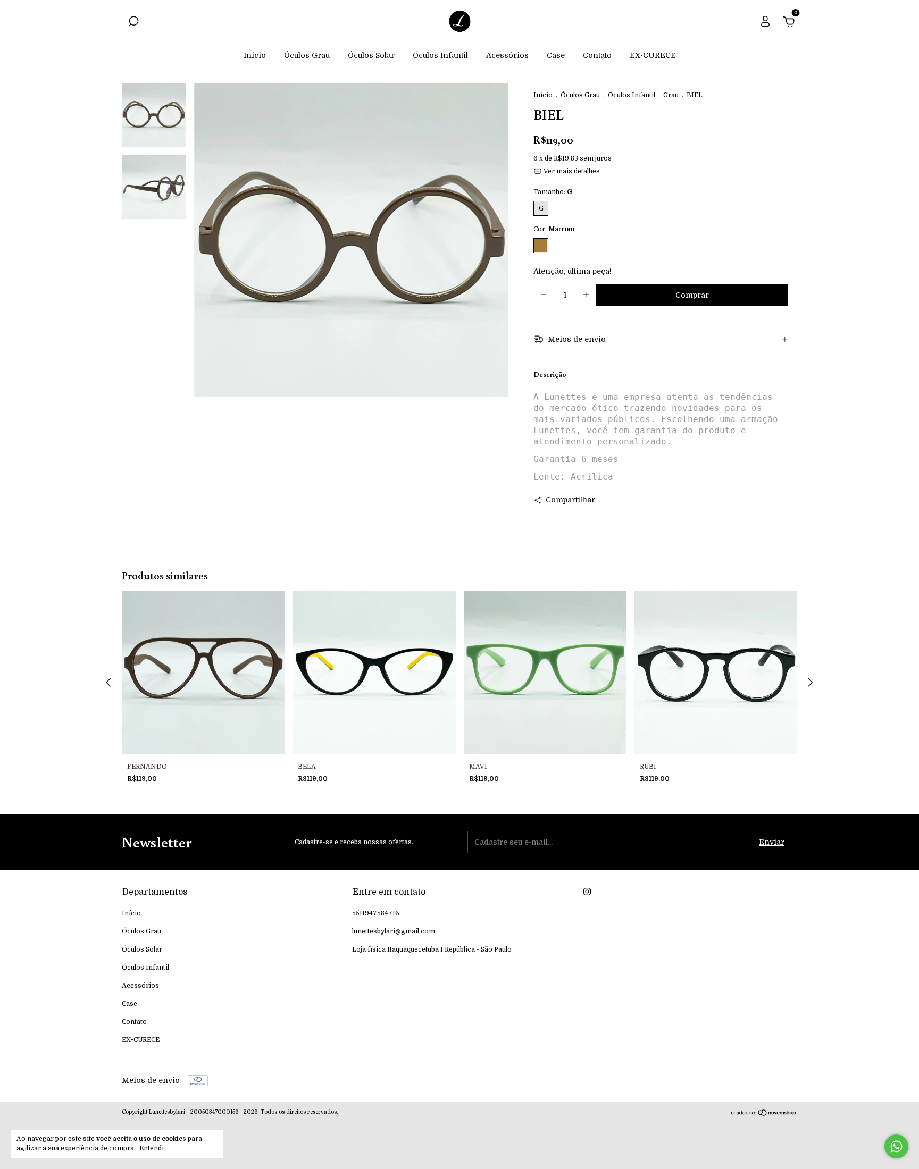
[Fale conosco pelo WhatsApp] (896, 1146)
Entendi (151, 1148)
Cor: (554, 229)
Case (556, 55)
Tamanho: (552, 192)
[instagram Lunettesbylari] (587, 891)
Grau (671, 95)
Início (255, 55)
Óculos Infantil (440, 55)
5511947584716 (375, 913)
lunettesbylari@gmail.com (393, 931)
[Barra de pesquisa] (133, 22)
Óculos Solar (371, 55)
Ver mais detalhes (571, 171)
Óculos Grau (307, 55)
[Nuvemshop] (764, 1113)
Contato (597, 55)
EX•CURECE (653, 55)
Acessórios (507, 55)
